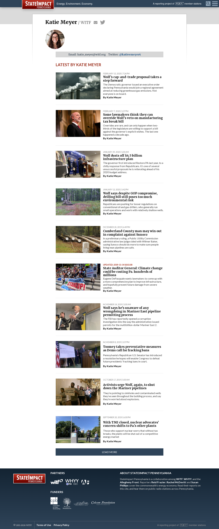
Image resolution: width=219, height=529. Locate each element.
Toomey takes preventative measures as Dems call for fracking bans (132, 348)
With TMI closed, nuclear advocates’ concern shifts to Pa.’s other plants (131, 424)
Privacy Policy (61, 525)
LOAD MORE (109, 451)
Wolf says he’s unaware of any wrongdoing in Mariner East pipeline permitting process (132, 311)
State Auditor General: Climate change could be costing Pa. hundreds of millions (133, 271)
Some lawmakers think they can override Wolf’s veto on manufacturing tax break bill (133, 118)
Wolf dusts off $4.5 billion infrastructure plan (122, 157)
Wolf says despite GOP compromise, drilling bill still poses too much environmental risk (130, 196)
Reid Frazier (158, 482)
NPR (180, 3)
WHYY (188, 478)
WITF (179, 478)
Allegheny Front (129, 482)
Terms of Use (43, 525)
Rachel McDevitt (176, 482)
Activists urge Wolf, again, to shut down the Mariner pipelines (129, 386)
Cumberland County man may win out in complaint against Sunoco (132, 232)
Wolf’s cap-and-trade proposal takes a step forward (132, 78)
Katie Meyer (114, 97)
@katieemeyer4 (130, 54)
